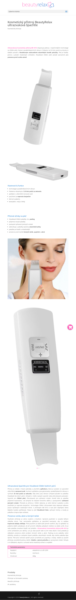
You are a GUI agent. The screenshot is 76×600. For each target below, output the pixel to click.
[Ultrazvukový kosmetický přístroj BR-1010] (38, 153)
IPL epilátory (12, 584)
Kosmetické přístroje (14, 29)
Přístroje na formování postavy (18, 578)
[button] (70, 327)
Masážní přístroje (13, 581)
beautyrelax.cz (24, 597)
